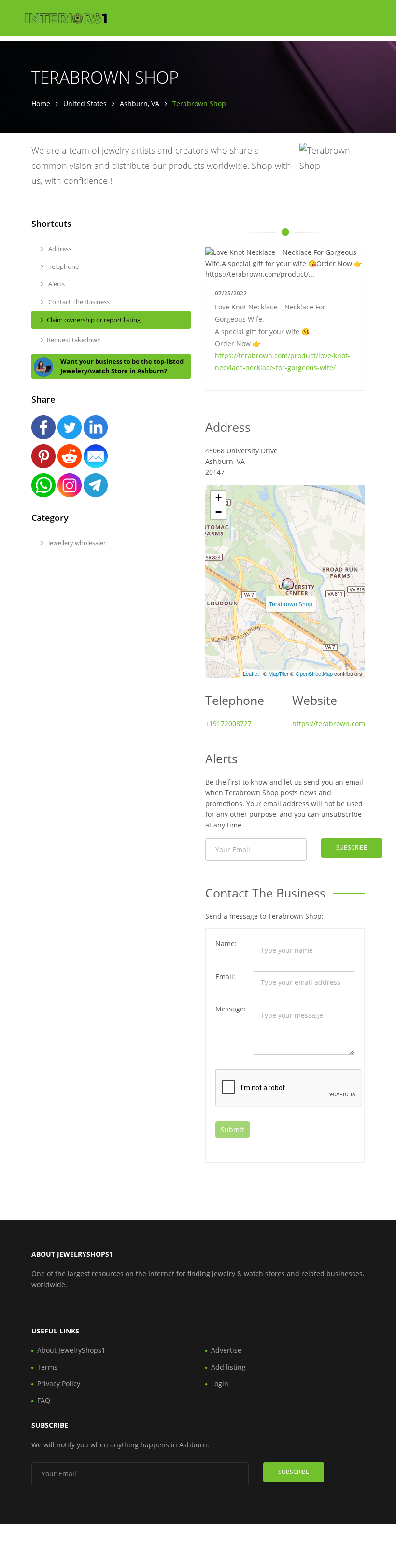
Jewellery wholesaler (76, 542)
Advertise (226, 1350)
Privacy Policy (58, 1383)
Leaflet (251, 673)
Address (59, 248)
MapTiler (279, 673)
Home (40, 103)
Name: (226, 943)
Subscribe (351, 847)
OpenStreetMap (314, 673)
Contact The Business (78, 301)
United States (85, 103)
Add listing (228, 1367)
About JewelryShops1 (71, 1350)
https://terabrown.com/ (330, 723)
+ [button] (218, 497)
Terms (47, 1367)
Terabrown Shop (290, 604)
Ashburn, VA (139, 103)
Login (219, 1383)
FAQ (43, 1400)
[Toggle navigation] (358, 21)
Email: (225, 976)
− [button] (218, 512)
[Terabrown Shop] (288, 584)
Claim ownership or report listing (94, 319)
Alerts (56, 284)
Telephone (63, 266)
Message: (230, 1008)
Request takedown (74, 340)
